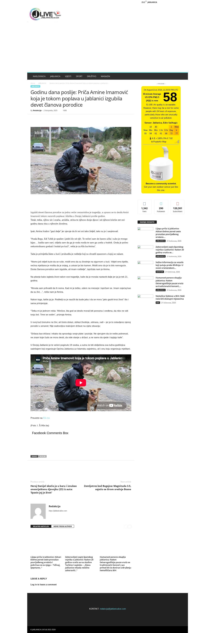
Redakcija (37, 110)
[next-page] (129, 526)
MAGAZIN (105, 76)
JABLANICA (55, 76)
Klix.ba (46, 418)
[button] (183, 76)
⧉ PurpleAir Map (158, 141)
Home (33, 83)
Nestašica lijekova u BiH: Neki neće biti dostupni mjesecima (170, 297)
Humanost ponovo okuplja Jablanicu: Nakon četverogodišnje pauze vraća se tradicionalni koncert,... (169, 282)
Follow (161, 202)
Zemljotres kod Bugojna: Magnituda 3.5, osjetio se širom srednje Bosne (107, 487)
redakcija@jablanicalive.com (113, 609)
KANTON (159, 272)
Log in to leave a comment (44, 584)
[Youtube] (184, 2)
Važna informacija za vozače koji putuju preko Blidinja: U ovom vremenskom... (169, 265)
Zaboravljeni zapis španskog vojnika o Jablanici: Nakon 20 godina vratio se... (170, 249)
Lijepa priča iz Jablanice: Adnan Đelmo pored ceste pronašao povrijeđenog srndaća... (168, 232)
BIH (157, 302)
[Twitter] (41, 119)
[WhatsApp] (55, 119)
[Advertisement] (107, 48)
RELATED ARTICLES (41, 526)
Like (144, 202)
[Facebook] (169, 2)
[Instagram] (174, 2)
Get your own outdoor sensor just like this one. (161, 186)
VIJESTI (68, 76)
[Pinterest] (48, 119)
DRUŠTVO (91, 76)
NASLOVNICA (39, 76)
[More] (62, 119)
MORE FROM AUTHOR (63, 526)
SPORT (79, 76)
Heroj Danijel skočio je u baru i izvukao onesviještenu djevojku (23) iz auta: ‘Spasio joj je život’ (54, 489)
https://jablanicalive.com (58, 511)
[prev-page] (125, 526)
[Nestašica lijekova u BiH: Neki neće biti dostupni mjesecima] (145, 300)
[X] (179, 2)
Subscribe (177, 202)
